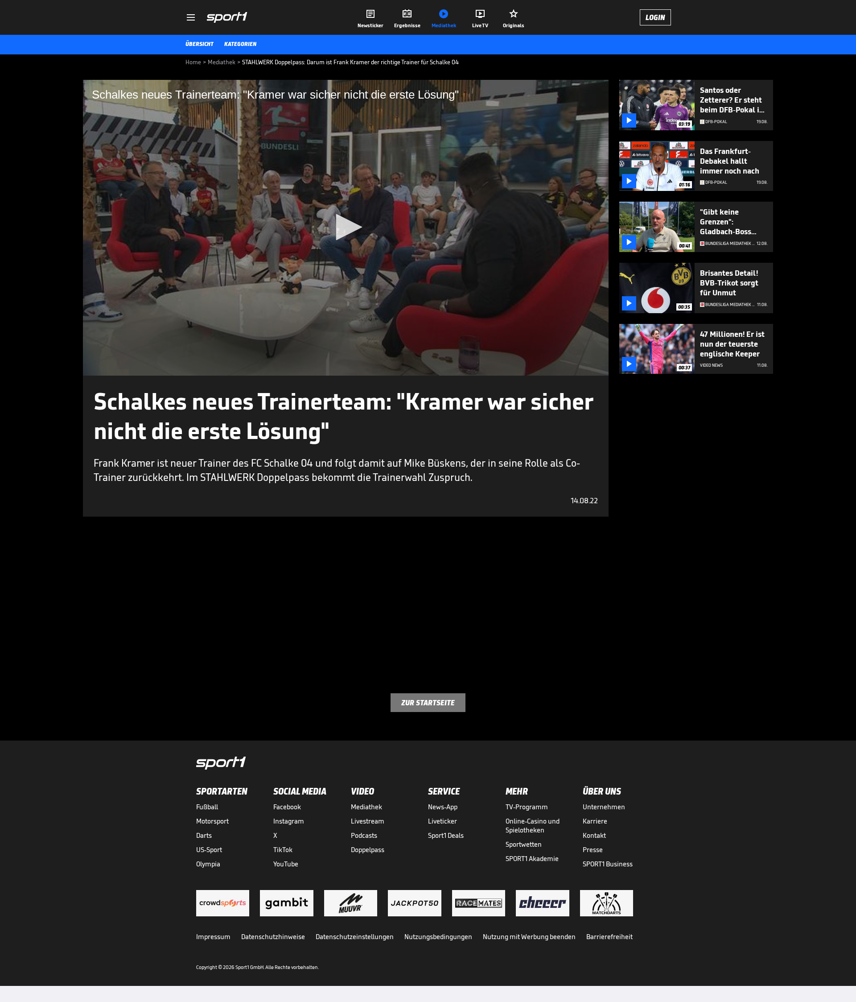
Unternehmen (604, 807)
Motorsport (212, 821)
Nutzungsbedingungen (438, 936)
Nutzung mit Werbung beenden (529, 936)
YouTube (285, 864)
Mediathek (366, 807)
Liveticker (442, 821)
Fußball (207, 807)
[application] (346, 228)
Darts (204, 835)
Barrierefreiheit (609, 936)
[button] (346, 227)
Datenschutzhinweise (273, 936)
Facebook (287, 807)
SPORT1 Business (608, 864)
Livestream (367, 821)
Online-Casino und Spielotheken (533, 825)
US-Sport (209, 849)
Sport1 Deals (446, 835)
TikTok (282, 849)
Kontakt (594, 835)
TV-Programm (527, 807)
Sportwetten (524, 844)
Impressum (213, 936)
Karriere (595, 821)
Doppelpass (367, 849)
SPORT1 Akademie (532, 858)
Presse (593, 849)
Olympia (208, 864)
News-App (442, 807)
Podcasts (364, 835)
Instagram (288, 821)
